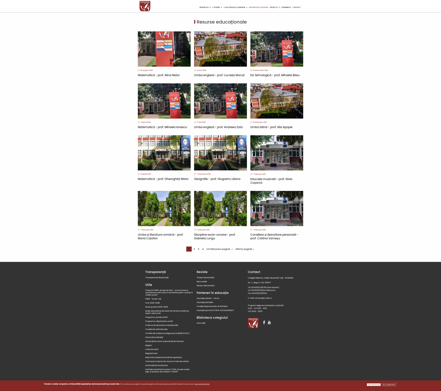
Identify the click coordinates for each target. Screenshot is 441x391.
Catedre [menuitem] (216, 7)
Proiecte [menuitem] (274, 7)
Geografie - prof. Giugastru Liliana (217, 179)
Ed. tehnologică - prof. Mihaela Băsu (275, 75)
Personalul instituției (154, 337)
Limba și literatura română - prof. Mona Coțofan (160, 236)
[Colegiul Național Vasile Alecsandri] (253, 323)
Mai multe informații (202, 384)
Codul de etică (151, 349)
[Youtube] (269, 320)
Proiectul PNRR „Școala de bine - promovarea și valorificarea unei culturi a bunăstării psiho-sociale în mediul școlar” (169, 292)
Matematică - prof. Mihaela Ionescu (162, 127)
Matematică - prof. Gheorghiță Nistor (163, 179)
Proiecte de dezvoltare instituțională (161, 325)
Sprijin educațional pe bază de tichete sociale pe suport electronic (167, 312)
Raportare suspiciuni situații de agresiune (163, 357)
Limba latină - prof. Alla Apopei (271, 127)
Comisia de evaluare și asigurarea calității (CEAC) (167, 333)
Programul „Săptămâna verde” (159, 321)
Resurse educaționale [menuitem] (258, 7)
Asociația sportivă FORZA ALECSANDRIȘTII (215, 310)
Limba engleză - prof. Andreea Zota (218, 127)
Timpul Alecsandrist (205, 277)
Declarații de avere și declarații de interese (164, 341)
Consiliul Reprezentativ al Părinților (212, 306)
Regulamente (151, 353)
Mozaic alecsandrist (206, 285)
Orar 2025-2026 (152, 303)
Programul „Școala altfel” (156, 317)
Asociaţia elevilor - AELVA (208, 298)
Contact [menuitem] (296, 7)
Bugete (148, 345)
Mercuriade (202, 281)
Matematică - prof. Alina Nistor (159, 75)
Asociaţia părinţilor (205, 302)
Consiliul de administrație (156, 329)
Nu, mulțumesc (389, 385)
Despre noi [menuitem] (204, 7)
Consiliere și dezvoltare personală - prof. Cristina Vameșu (274, 236)
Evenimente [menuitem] (286, 7)
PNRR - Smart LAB (153, 299)
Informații (201, 323)
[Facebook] (264, 320)
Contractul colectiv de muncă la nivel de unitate (167, 361)
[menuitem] (145, 6)
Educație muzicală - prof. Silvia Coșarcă (271, 181)
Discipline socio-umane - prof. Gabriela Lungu (215, 236)
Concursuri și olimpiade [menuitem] (234, 7)
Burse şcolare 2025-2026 (156, 307)
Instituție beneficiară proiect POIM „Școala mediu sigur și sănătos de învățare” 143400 (167, 370)
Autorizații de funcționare (156, 365)
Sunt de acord (374, 385)
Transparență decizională (157, 277)
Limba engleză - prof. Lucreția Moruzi (219, 75)
